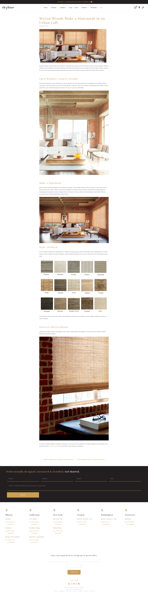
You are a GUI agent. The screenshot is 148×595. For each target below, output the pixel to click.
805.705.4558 (34, 531)
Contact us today (54, 446)
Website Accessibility (79, 587)
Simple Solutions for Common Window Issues (58, 459)
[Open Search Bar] (101, 7)
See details (10, 542)
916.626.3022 (34, 540)
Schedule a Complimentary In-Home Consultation (74, 2)
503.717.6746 (82, 522)
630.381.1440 (11, 540)
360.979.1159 (106, 522)
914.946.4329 (58, 531)
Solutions (62, 7)
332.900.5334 (58, 522)
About (45, 7)
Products (53, 7)
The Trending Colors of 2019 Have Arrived (91, 459)
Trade (76, 7)
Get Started (93, 7)
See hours (10, 524)
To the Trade (74, 580)
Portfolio (84, 7)
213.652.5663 (34, 522)
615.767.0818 (130, 522)
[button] (135, 7)
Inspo (70, 7)
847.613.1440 (11, 531)
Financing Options (68, 587)
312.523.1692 (11, 522)
